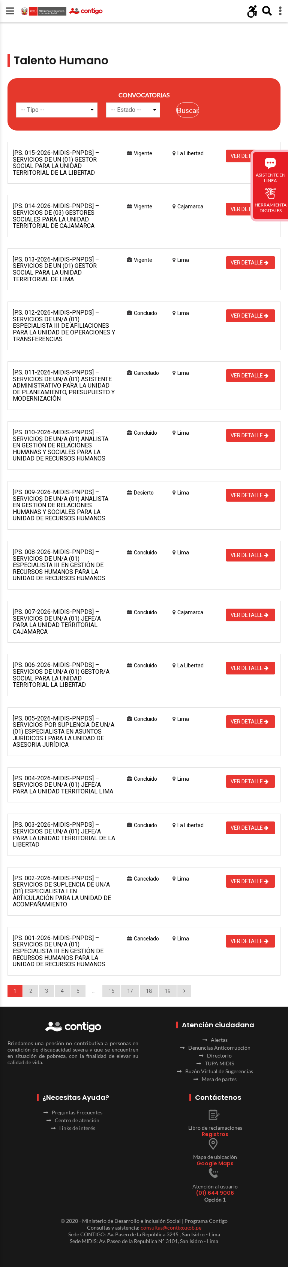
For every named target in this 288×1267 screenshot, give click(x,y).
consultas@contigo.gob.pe (171, 1227)
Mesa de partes (219, 1079)
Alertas (219, 1040)
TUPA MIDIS (219, 1063)
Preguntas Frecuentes (77, 1112)
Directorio (219, 1055)
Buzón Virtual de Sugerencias (219, 1071)
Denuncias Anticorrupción (219, 1047)
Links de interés (77, 1128)
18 (149, 991)
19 (168, 991)
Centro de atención (77, 1120)
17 (130, 991)
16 (111, 991)
